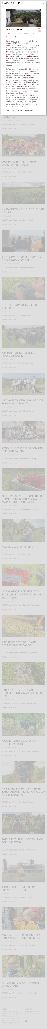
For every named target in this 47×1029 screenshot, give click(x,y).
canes (20, 58)
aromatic (27, 76)
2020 (32, 33)
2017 (20, 33)
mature (24, 86)
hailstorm (31, 56)
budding (9, 52)
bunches (10, 56)
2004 (8, 33)
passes (9, 80)
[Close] (43, 4)
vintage (9, 43)
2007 (14, 33)
